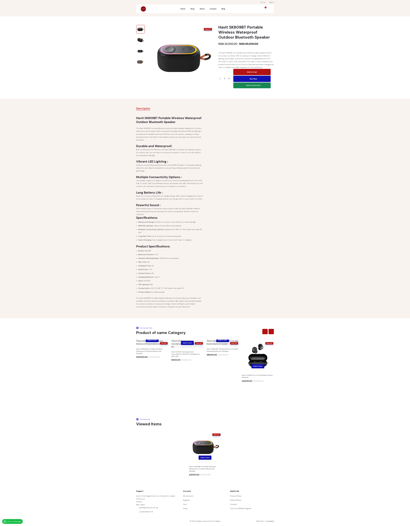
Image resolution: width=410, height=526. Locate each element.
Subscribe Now (205, 67)
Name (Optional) (184, 42)
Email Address (184, 54)
